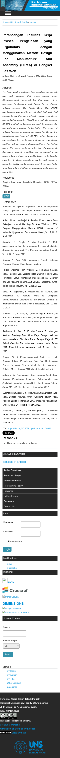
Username (8, 522)
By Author (11, 675)
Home (5, 22)
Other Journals (14, 683)
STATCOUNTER (21, 612)
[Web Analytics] (5, 733)
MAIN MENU (8, 13)
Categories (12, 687)
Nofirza (33, 22)
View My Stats (19, 733)
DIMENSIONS (13, 603)
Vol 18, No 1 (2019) (19, 22)
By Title (10, 679)
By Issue (11, 671)
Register (53, 4)
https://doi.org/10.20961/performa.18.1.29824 (29, 428)
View (9, 564)
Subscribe (12, 568)
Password (7, 532)
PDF (6, 196)
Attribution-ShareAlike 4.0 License (17, 729)
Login (43, 4)
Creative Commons (10, 725)
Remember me (15, 541)
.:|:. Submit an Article (14, 453)
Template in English (14, 461)
